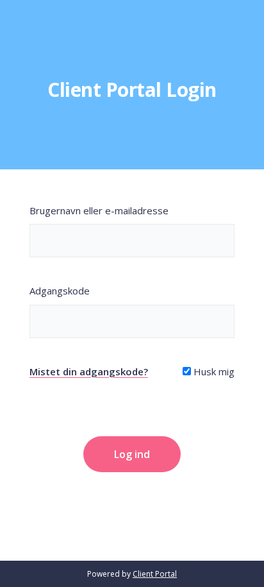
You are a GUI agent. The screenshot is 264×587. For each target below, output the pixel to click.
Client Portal (155, 573)
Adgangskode (59, 290)
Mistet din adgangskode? (88, 371)
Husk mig (213, 371)
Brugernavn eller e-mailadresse (99, 210)
